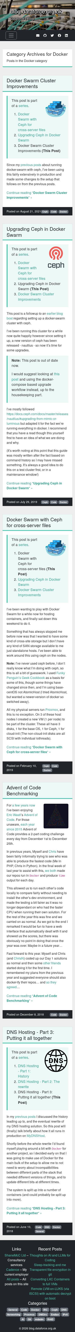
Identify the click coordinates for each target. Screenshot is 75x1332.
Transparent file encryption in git (50, 1272)
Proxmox (51, 709)
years (24, 805)
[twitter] (52, 35)
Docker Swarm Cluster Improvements (31, 83)
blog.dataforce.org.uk (36, 11)
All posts (13, 1279)
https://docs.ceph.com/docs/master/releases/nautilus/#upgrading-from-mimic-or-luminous (37, 419)
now (32, 805)
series (23, 105)
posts (37, 164)
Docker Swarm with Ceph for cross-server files (31, 121)
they (53, 982)
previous (27, 164)
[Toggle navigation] (11, 35)
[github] (45, 35)
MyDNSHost (36, 1135)
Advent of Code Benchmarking (24, 790)
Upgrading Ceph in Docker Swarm (36, 231)
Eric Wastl (14, 814)
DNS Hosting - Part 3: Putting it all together (30, 1034)
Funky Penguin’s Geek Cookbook (36, 675)
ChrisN (19, 958)
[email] (37, 35)
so (48, 982)
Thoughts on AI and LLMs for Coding (50, 1257)
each (24, 824)
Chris (52, 851)
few (17, 805)
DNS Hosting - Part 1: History (28, 1071)
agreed (12, 987)
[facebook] (59, 35)
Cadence (12, 1269)
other (46, 963)
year (31, 824)
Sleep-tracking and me (50, 1264)
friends (56, 963)
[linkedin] (66, 35)
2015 (18, 829)
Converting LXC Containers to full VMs (50, 1281)
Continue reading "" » (34, 749)
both (53, 870)
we (47, 870)
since (10, 829)
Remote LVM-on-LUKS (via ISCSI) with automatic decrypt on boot (50, 1293)
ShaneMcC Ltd (15, 1255)
